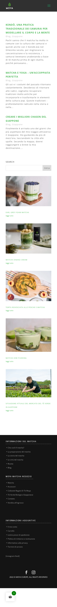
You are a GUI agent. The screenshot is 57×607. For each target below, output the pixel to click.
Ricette (10, 464)
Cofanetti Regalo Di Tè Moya (19, 490)
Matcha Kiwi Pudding (16, 358)
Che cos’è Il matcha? (16, 447)
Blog (8, 36)
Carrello (11, 531)
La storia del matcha (16, 455)
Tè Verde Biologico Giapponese (20, 495)
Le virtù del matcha (15, 459)
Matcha (11, 483)
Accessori (12, 486)
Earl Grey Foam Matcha (17, 212)
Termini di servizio (15, 547)
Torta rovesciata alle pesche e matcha (25, 307)
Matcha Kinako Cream (16, 260)
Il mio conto (12, 527)
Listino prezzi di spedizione (19, 535)
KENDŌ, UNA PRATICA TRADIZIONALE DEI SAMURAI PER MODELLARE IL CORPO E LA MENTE (28, 28)
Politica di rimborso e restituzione (21, 539)
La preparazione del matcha (19, 452)
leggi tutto (9, 216)
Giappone (17, 36)
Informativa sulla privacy (18, 543)
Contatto (11, 498)
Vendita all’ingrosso (16, 503)
